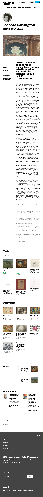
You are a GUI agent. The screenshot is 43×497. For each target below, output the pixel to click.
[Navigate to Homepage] (8, 3)
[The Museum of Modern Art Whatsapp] (17, 463)
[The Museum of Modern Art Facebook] (5, 463)
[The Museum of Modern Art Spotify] (14, 463)
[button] (4, 62)
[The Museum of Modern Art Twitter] (8, 463)
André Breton (25, 138)
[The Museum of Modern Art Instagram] (3, 463)
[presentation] (7, 17)
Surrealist (32, 127)
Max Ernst (24, 119)
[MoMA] (5, 487)
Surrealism (7, 79)
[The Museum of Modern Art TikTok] (12, 463)
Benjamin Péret (27, 173)
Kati (32, 173)
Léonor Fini (34, 131)
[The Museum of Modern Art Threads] (10, 463)
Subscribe (30, 476)
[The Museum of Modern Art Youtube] (19, 463)
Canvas (4, 78)
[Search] (38, 7)
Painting (9, 78)
